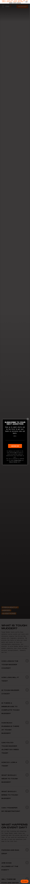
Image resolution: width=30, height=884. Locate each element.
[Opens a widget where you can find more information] (25, 881)
